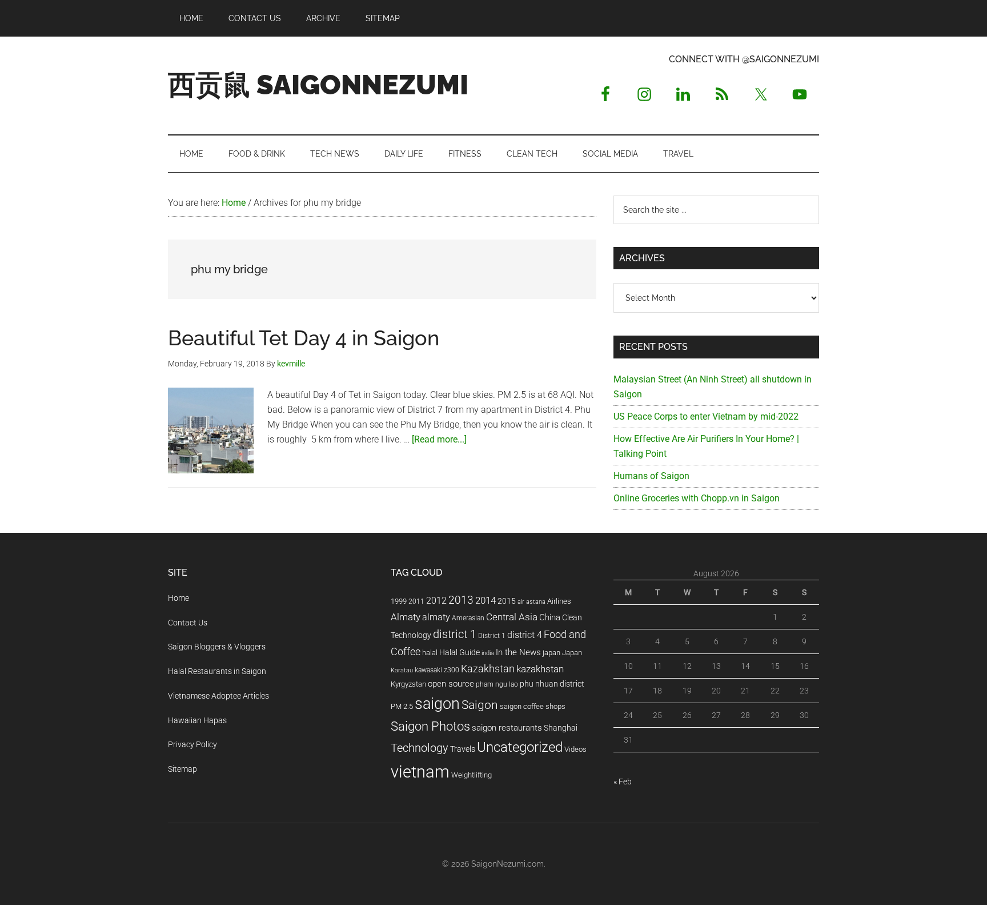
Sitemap (182, 769)
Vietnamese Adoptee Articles (218, 695)
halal (430, 652)
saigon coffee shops (532, 706)
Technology (419, 748)
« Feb (622, 781)
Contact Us (187, 622)
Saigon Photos (430, 726)
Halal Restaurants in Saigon (217, 671)
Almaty (405, 617)
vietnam (420, 772)
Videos (575, 749)
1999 (399, 601)
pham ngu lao (497, 684)
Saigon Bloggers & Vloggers (217, 646)
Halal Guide (459, 652)
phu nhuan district (552, 683)
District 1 (491, 636)
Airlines (559, 601)
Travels (462, 748)
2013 (461, 600)
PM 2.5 (402, 706)
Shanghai (560, 728)
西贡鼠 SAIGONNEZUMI (318, 85)
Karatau (402, 670)
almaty (436, 617)
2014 (485, 600)
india (488, 653)
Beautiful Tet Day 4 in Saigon (303, 338)
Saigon (480, 704)
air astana (531, 601)
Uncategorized (520, 747)
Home (178, 598)
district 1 (454, 634)
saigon (437, 703)
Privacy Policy (192, 744)
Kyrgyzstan (408, 684)
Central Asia (511, 617)
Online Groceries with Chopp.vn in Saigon (696, 498)
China (549, 617)
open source (451, 684)
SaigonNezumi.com (507, 863)
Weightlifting (471, 775)
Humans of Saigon (651, 476)
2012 (436, 600)
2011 (416, 601)
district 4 (524, 635)
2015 (506, 601)
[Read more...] (439, 439)
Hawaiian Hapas (197, 720)
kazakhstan (540, 669)
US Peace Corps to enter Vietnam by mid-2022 (706, 416)
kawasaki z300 (437, 670)
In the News (518, 652)
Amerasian (468, 618)
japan (551, 652)
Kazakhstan (488, 669)
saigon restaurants (507, 728)
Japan (572, 652)
